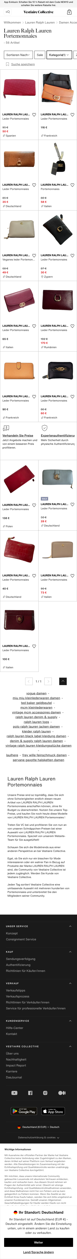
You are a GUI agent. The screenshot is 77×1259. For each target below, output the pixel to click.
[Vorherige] (29, 681)
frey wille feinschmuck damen (44, 755)
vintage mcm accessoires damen (36, 712)
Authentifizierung (18, 965)
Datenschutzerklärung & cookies (37, 1137)
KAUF (9, 952)
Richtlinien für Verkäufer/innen (27, 1002)
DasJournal (14, 1077)
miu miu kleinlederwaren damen (36, 698)
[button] (69, 12)
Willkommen (12, 22)
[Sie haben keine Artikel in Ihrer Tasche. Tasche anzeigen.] (69, 12)
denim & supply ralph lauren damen (36, 741)
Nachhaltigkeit (16, 1059)
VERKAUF (12, 983)
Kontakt (11, 1034)
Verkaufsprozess (17, 996)
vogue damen (36, 693)
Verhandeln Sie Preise (17, 435)
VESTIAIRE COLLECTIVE (22, 1046)
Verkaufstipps (15, 990)
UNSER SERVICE (17, 926)
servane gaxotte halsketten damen (38, 760)
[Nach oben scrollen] (63, 681)
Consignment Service (21, 939)
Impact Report (16, 1065)
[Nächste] (48, 681)
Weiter (38, 1242)
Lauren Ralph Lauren (40, 22)
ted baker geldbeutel (36, 703)
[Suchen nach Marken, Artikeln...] (8, 11)
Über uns (12, 1053)
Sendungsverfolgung (20, 959)
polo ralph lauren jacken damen (36, 726)
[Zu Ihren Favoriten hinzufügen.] (34, 115)
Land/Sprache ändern (38, 1252)
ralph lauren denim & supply (36, 717)
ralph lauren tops (36, 722)
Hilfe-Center (14, 1028)
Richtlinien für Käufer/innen (25, 971)
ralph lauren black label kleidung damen (36, 736)
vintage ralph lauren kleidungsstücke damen (38, 745)
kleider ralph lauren (36, 731)
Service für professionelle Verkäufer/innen (36, 1008)
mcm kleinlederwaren (36, 707)
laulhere (12, 755)
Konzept (12, 933)
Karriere (11, 1071)
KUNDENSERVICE (17, 1021)
